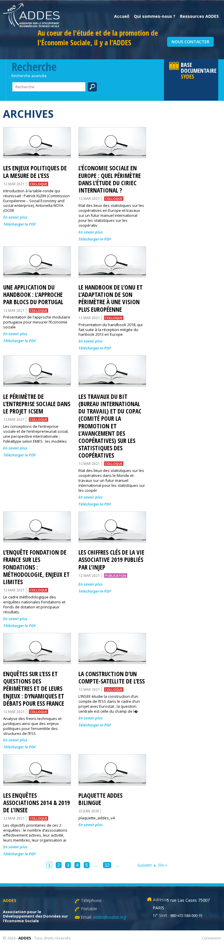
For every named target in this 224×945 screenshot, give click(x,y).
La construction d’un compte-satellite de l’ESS (111, 677)
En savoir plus (15, 217)
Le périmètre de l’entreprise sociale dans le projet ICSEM (36, 403)
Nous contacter (190, 41)
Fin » (162, 865)
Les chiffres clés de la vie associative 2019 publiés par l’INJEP (111, 559)
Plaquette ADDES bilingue (100, 799)
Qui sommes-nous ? (154, 16)
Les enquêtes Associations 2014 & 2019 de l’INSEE (36, 802)
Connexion (211, 938)
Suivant (144, 865)
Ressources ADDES (199, 16)
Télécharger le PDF (19, 224)
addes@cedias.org (109, 917)
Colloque (38, 184)
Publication (115, 575)
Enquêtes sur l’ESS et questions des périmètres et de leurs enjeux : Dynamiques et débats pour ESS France (33, 688)
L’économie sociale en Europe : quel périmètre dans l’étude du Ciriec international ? (109, 179)
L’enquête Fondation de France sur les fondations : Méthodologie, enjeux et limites (36, 567)
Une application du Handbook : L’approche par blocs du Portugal (33, 294)
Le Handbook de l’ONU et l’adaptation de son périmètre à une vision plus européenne (110, 298)
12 (107, 865)
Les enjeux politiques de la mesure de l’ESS (35, 171)
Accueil (121, 16)
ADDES (24, 938)
